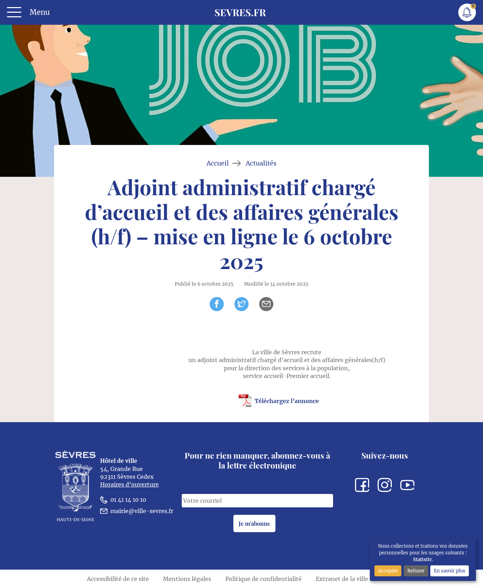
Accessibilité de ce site (118, 578)
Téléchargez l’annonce (287, 400)
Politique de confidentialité (263, 578)
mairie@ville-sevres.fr (141, 510)
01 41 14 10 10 (128, 499)
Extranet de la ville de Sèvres (356, 578)
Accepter (388, 571)
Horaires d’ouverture (129, 484)
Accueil (217, 163)
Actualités (261, 163)
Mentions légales (187, 578)
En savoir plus (449, 571)
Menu (40, 12)
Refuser (416, 571)
